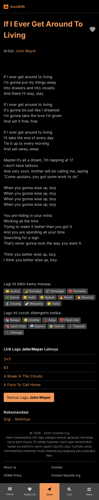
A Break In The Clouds (23, 376)
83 (6, 367)
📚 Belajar (12, 320)
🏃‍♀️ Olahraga (14, 332)
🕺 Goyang (13, 303)
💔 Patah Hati (69, 320)
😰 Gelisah (56, 326)
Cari (69, 494)
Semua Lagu (29, 397)
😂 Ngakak (47, 297)
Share (49, 494)
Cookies (57, 467)
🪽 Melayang (34, 303)
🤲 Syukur (13, 291)
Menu (89, 494)
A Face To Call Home (22, 384)
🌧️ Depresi (37, 326)
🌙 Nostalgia (32, 291)
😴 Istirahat (31, 320)
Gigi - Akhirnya (17, 419)
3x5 (7, 359)
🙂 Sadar (53, 303)
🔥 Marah (65, 297)
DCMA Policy (13, 475)
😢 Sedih (29, 297)
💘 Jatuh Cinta (15, 326)
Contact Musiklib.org (65, 475)
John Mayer (25, 51)
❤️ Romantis (77, 291)
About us (10, 467)
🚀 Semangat (55, 291)
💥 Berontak (85, 297)
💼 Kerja (49, 320)
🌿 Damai (12, 297)
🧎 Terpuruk (77, 326)
